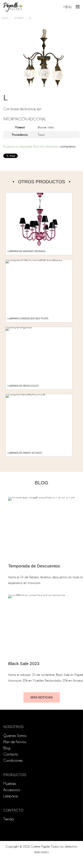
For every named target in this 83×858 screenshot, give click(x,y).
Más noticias (42, 697)
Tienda (8, 819)
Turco (41, 134)
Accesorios (11, 790)
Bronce (42, 127)
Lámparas (19, 18)
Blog (6, 748)
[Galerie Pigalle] (12, 5)
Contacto (10, 754)
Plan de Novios (14, 742)
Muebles (9, 784)
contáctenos (68, 146)
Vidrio (50, 127)
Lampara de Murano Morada (26, 251)
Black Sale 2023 (23, 663)
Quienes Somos (15, 736)
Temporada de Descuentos (34, 566)
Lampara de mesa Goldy (23, 385)
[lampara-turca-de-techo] (41, 61)
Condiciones (13, 760)
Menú (68, 7)
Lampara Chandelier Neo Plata (28, 318)
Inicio (5, 18)
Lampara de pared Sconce (25, 452)
